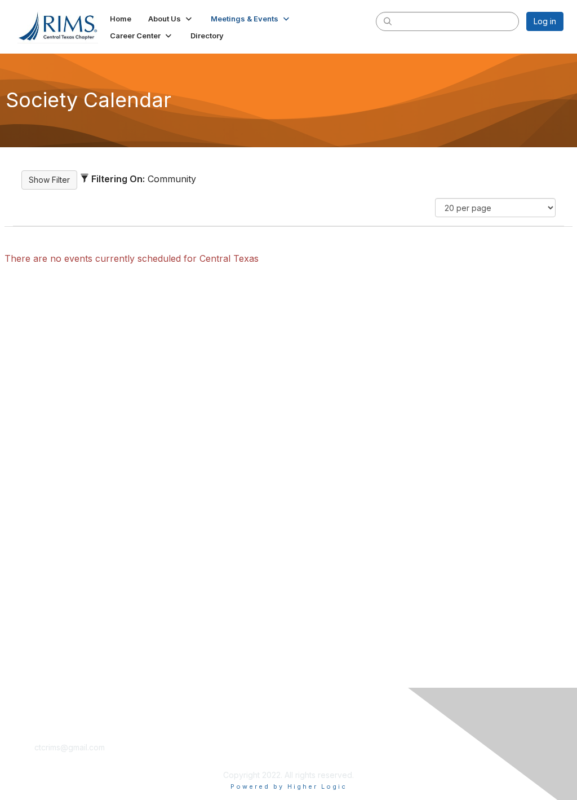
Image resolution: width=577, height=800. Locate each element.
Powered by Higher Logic (288, 786)
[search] (388, 21)
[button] (171, 18)
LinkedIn (49, 758)
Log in (545, 21)
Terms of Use (318, 747)
